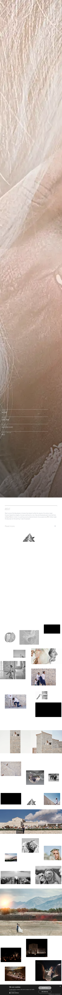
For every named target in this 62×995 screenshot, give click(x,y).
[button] (23, 993)
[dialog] (31, 990)
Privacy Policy (12, 991)
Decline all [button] (45, 991)
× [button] (60, 986)
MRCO (48, 517)
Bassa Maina (9, 517)
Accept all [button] (45, 988)
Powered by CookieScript (55, 994)
